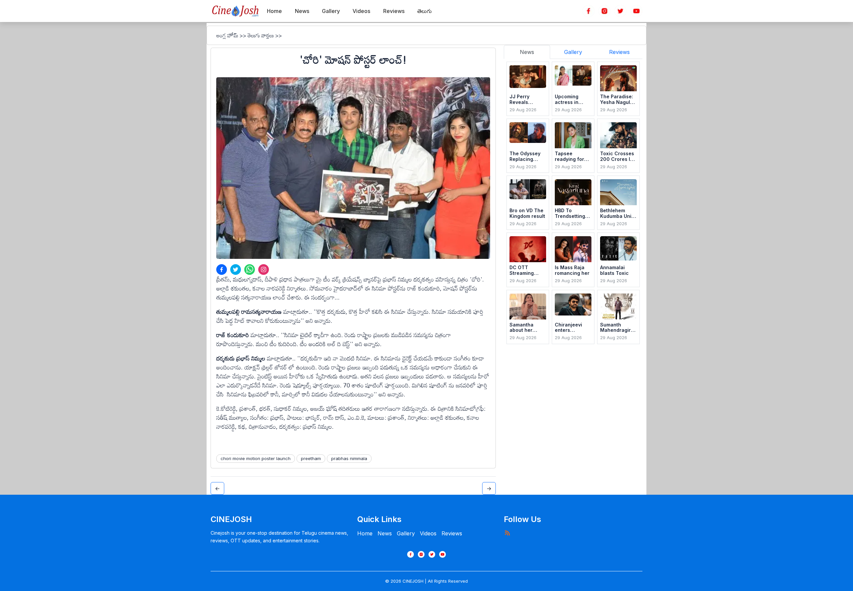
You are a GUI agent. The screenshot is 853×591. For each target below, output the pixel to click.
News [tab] (527, 52)
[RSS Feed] (507, 532)
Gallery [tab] (573, 52)
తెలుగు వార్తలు (261, 35)
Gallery (406, 533)
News (385, 533)
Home (365, 533)
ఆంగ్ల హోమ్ (227, 35)
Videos (428, 533)
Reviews (451, 533)
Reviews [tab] (619, 52)
